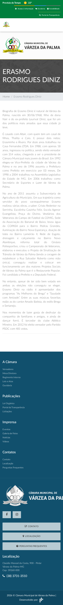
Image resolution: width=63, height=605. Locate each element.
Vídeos (6, 442)
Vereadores (8, 369)
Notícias (6, 438)
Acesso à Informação (25, 9)
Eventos (6, 429)
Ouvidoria (41, 9)
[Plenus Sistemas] (41, 600)
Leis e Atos (8, 381)
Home (6, 96)
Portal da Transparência (50, 15)
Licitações (7, 412)
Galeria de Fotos (10, 434)
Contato (6, 460)
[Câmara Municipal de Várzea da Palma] (31, 45)
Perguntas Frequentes (13, 468)
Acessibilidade (54, 9)
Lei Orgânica (8, 403)
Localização (8, 464)
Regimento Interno (11, 377)
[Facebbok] (7, 514)
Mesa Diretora (9, 373)
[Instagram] (17, 514)
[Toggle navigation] (53, 25)
